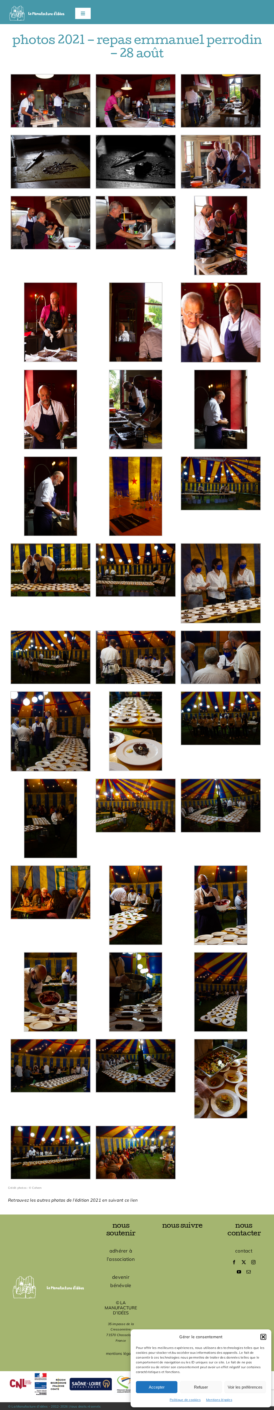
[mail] (248, 1272)
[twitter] (244, 1262)
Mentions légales (219, 1400)
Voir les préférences (245, 1387)
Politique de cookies (185, 1400)
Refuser (201, 1387)
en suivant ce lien (120, 1200)
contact (243, 1251)
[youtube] (239, 1272)
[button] (263, 1337)
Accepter (157, 1387)
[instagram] (253, 1262)
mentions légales (121, 1353)
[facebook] (234, 1262)
